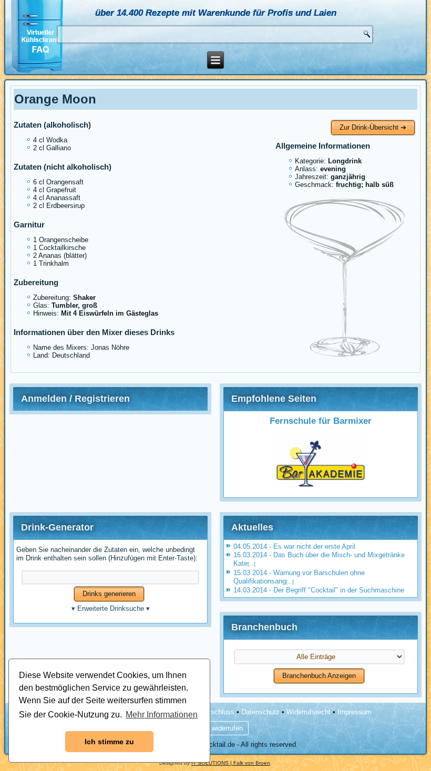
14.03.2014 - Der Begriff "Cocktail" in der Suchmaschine (318, 590)
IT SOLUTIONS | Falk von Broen (230, 763)
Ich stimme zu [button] (109, 741)
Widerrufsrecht (308, 712)
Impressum (354, 712)
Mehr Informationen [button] (162, 714)
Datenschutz (260, 712)
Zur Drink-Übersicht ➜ (373, 127)
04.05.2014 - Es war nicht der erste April (294, 546)
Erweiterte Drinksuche (110, 608)
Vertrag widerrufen (215, 728)
